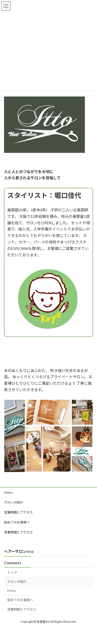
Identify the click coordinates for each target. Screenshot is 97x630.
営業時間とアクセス (18, 512)
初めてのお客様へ (17, 522)
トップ (12, 572)
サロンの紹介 (13, 502)
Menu (8, 492)
